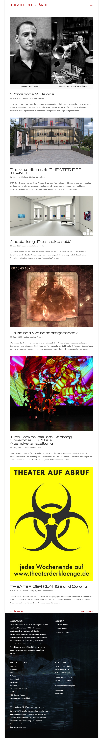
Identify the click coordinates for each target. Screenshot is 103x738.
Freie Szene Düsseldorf (18, 688)
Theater (40, 337)
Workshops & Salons (32, 94)
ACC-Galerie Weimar (17, 695)
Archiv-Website (61, 628)
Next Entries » (87, 611)
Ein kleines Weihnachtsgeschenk (44, 332)
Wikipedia (13, 685)
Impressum (59, 690)
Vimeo (12, 672)
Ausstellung (33, 246)
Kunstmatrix (14, 682)
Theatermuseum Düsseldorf (20, 698)
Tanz (39, 447)
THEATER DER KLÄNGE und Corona (48, 586)
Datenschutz (59, 693)
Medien (32, 177)
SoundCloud (14, 679)
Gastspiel (32, 590)
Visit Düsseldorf (15, 692)
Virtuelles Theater (62, 632)
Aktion (25, 98)
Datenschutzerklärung (17, 727)
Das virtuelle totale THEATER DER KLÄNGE (46, 171)
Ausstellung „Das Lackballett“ (40, 241)
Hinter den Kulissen (36, 98)
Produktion (40, 177)
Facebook (13, 669)
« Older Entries (16, 611)
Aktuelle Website (62, 624)
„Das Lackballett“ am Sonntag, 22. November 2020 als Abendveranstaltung (45, 440)
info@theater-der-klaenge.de (65, 685)
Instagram (13, 666)
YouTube (13, 676)
